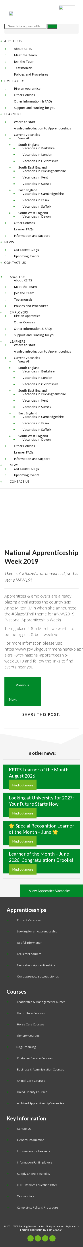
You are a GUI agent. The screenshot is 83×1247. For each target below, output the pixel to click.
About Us (13, 41)
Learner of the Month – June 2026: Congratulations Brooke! (41, 857)
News (9, 242)
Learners (12, 114)
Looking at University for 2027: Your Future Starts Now (41, 801)
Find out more (22, 785)
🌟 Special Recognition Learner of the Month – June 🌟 (41, 829)
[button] (41, 269)
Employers (14, 80)
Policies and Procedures (31, 74)
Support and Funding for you (34, 108)
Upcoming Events (26, 256)
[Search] (52, 26)
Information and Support (32, 235)
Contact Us (15, 262)
